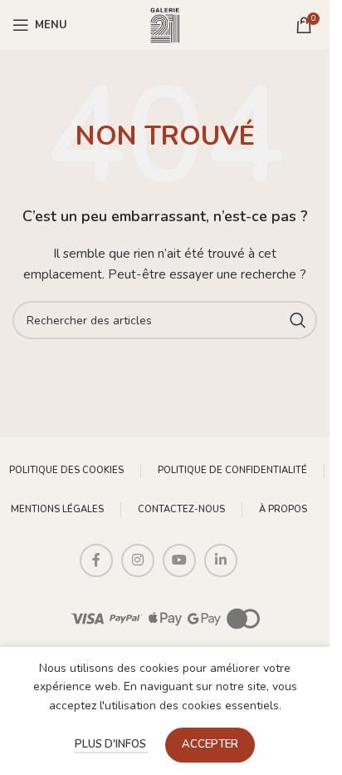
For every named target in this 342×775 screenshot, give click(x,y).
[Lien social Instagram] (137, 560)
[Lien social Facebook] (96, 560)
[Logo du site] (165, 24)
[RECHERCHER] (298, 320)
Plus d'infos (112, 744)
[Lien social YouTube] (179, 560)
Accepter (210, 744)
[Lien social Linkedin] (220, 560)
